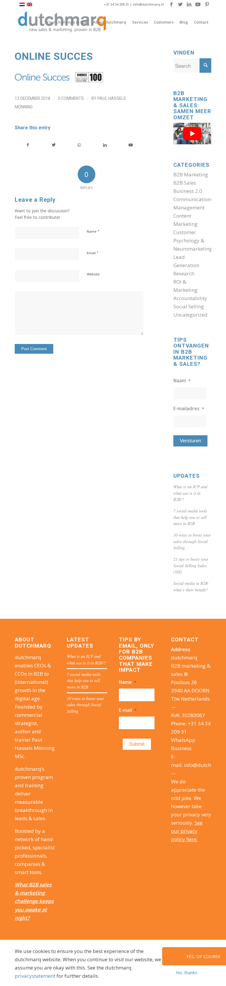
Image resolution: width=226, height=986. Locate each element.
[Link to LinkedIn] (189, 4)
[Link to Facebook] (171, 4)
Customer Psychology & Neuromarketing (192, 240)
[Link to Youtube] (198, 4)
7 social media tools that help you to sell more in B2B (190, 517)
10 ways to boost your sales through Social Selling (192, 541)
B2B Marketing (190, 174)
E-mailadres (188, 408)
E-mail (128, 710)
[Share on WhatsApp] (79, 144)
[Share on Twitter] (53, 144)
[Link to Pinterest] (206, 4)
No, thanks (186, 972)
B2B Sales (184, 182)
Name (93, 231)
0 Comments (71, 98)
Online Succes (54, 56)
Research (183, 273)
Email (93, 252)
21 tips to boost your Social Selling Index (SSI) (190, 565)
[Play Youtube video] (192, 133)
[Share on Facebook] (28, 144)
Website (93, 274)
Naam (181, 380)
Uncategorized (190, 314)
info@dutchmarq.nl (148, 4)
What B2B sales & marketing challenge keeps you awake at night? (34, 901)
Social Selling (188, 306)
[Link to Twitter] (180, 4)
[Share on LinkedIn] (104, 144)
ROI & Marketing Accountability (190, 290)
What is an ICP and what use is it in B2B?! (190, 493)
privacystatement (35, 975)
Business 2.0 (187, 191)
